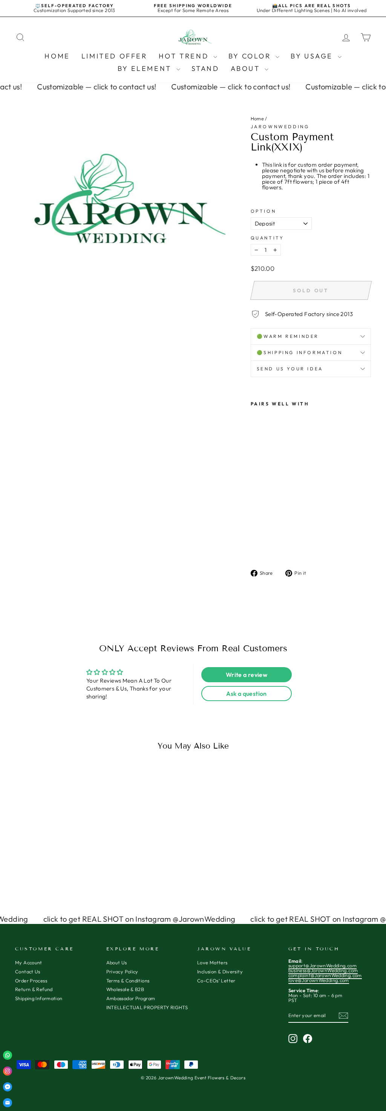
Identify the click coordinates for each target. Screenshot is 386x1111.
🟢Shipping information (300, 352)
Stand (205, 68)
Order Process (31, 980)
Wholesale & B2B (125, 989)
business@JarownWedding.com (323, 970)
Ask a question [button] (246, 693)
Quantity (267, 238)
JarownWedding (280, 126)
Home (57, 56)
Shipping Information (39, 998)
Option (263, 211)
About (247, 68)
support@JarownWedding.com (322, 965)
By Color (251, 56)
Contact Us (27, 971)
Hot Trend (185, 56)
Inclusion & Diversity (220, 971)
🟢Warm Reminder (288, 336)
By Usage (313, 56)
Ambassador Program (130, 998)
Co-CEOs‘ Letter (216, 980)
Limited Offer (114, 56)
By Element (146, 68)
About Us (116, 962)
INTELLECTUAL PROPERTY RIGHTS (147, 1007)
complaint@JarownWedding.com (325, 975)
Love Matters (212, 962)
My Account (28, 962)
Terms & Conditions (128, 980)
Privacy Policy (122, 971)
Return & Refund (34, 989)
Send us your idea (290, 368)
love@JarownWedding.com (318, 980)
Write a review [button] (246, 674)
